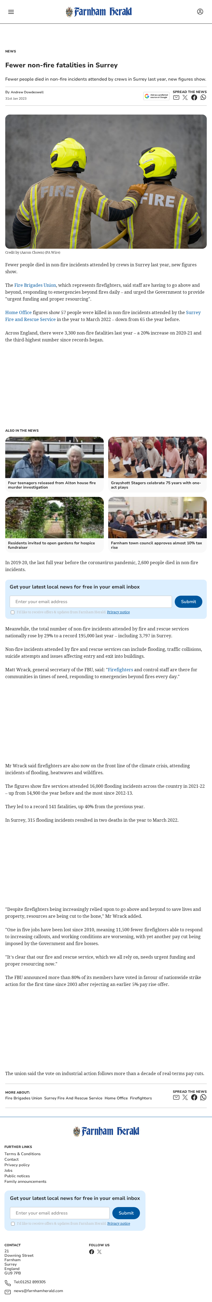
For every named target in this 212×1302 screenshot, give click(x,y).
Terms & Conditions (22, 1154)
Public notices (17, 1176)
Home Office (18, 312)
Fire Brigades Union (35, 285)
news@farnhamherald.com (38, 1291)
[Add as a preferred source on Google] (156, 96)
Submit (188, 602)
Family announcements (25, 1181)
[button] (11, 11)
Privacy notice (118, 612)
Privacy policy (17, 1165)
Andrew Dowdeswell (27, 92)
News (10, 51)
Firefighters (120, 669)
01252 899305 (33, 1282)
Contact (11, 1159)
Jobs (8, 1170)
